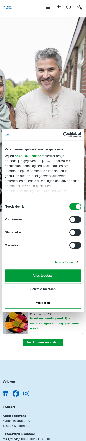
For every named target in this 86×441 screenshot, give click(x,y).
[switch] (75, 219)
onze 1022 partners (29, 156)
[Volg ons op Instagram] (26, 394)
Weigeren (43, 302)
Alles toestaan (43, 275)
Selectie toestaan (43, 289)
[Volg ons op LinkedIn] (5, 394)
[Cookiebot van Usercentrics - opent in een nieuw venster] (63, 134)
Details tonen (63, 262)
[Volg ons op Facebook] (16, 394)
